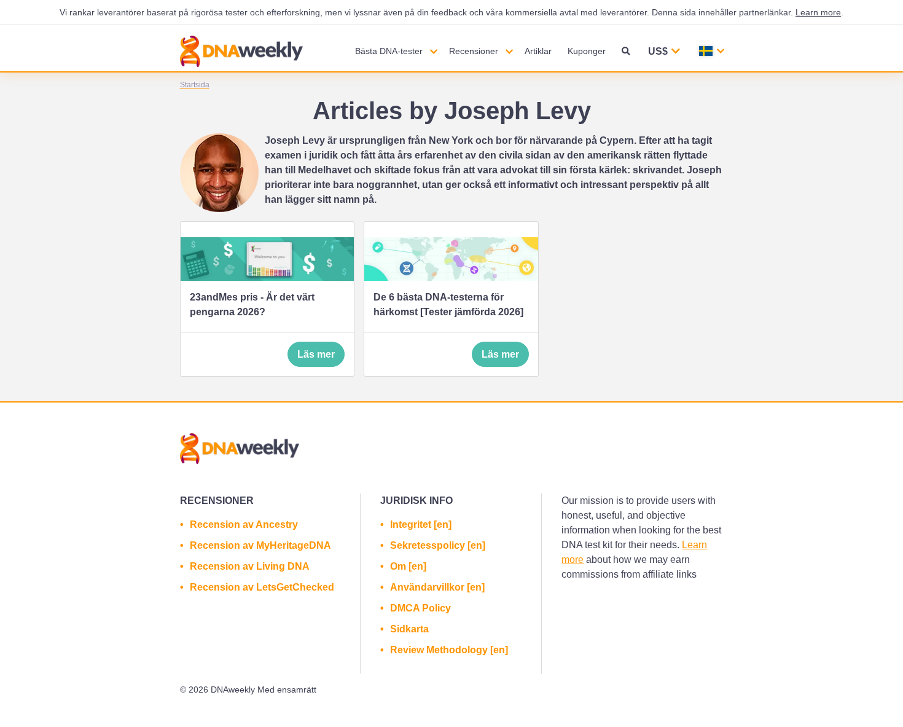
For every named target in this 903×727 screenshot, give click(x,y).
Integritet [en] (421, 524)
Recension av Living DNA (250, 566)
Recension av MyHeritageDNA (260, 545)
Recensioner (473, 51)
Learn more (818, 12)
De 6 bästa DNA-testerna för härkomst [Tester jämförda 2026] (448, 304)
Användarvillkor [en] (437, 587)
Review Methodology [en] (449, 650)
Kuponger (587, 51)
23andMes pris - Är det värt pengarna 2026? (252, 304)
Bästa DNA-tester (389, 51)
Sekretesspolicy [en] (437, 545)
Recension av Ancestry (244, 524)
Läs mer (316, 354)
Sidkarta (409, 629)
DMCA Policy (420, 608)
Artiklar (538, 51)
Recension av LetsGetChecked (262, 587)
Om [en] (408, 566)
